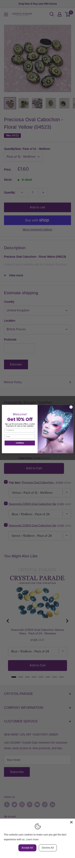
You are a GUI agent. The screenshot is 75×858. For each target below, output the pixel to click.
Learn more (32, 839)
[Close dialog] (71, 407)
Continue (20, 443)
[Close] (71, 822)
